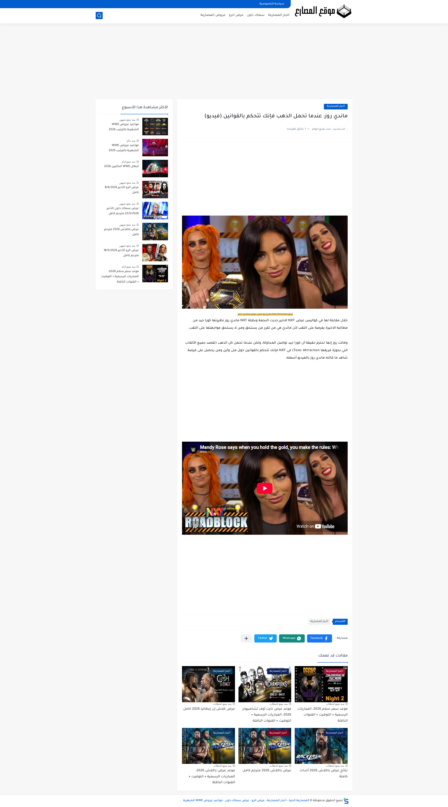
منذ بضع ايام (128, 161)
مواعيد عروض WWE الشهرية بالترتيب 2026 (124, 127)
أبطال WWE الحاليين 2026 (121, 166)
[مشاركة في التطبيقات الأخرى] (246, 638)
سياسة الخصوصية (271, 4)
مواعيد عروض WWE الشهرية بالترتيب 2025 (124, 148)
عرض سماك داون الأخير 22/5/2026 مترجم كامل (123, 211)
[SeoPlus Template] (346, 801)
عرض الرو (236, 15)
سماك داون (256, 15)
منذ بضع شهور (127, 119)
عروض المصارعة (212, 15)
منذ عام (131, 140)
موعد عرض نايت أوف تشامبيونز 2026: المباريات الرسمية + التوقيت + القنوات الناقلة (266, 715)
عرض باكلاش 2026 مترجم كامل (266, 771)
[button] (319, 638)
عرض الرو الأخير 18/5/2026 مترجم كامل (121, 253)
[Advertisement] (224, 63)
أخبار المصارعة (278, 15)
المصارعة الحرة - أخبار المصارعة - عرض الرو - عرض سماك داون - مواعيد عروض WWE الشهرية (246, 800)
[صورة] (155, 126)
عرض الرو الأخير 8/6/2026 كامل (122, 190)
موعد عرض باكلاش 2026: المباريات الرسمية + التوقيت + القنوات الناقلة (212, 777)
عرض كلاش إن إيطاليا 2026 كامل (209, 709)
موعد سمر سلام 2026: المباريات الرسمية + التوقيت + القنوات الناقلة (323, 715)
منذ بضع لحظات (335, 704)
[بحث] (99, 15)
